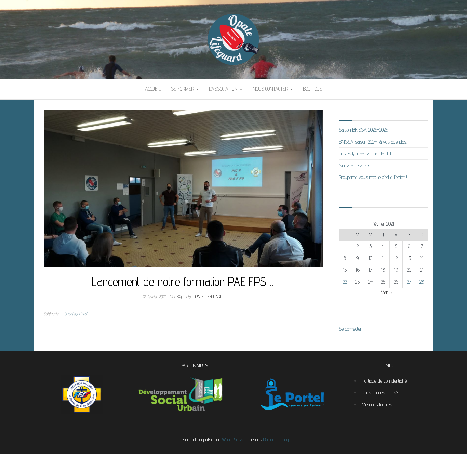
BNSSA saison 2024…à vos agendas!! (374, 142)
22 (345, 281)
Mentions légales (377, 404)
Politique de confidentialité (384, 381)
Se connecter (350, 329)
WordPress (232, 439)
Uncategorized (75, 313)
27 (409, 281)
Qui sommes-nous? (380, 392)
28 (421, 281)
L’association (224, 89)
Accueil (153, 89)
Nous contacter (271, 89)
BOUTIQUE (312, 89)
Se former (183, 89)
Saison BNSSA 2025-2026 (363, 130)
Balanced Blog (276, 439)
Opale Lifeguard (208, 296)
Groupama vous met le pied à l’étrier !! (373, 177)
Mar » (386, 292)
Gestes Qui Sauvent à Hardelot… (368, 153)
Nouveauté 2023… (355, 165)
